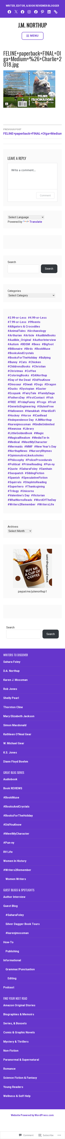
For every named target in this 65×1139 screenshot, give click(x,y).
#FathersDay (16, 397)
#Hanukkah (32, 411)
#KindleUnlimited (43, 424)
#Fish (49, 397)
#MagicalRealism (19, 437)
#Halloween (15, 411)
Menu (34, 35)
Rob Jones (10, 689)
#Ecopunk (14, 393)
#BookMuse (42, 348)
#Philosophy (16, 460)
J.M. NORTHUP (32, 25)
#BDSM (25, 344)
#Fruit (52, 402)
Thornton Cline (13, 707)
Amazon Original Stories (19, 1005)
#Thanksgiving (35, 486)
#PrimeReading (32, 464)
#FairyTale (29, 393)
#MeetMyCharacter (34, 442)
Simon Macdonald (14, 725)
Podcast (8, 987)
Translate (35, 221)
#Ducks (13, 388)
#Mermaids (15, 446)
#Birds (28, 348)
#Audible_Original (19, 340)
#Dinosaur (14, 384)
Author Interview (14, 897)
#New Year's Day (45, 446)
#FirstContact (35, 397)
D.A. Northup (11, 671)
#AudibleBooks (46, 335)
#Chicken (34, 362)
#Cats (23, 362)
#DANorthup (39, 375)
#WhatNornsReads (20, 500)
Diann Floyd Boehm (15, 761)
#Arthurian (15, 335)
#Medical (14, 442)
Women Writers (16, 879)
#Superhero (16, 486)
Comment (45, 195)
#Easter (41, 388)
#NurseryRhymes (40, 451)
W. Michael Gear (13, 743)
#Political (14, 464)
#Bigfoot (48, 344)
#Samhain (45, 468)
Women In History (14, 861)
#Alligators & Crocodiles (24, 326)
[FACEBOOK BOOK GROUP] (22, 11)
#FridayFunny (26, 402)
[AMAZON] (56, 11)
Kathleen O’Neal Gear (17, 734)
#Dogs (38, 384)
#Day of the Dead (19, 380)
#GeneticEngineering (22, 406)
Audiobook (10, 779)
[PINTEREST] (42, 11)
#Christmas (15, 371)
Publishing (12, 951)
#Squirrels (14, 482)
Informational (12, 960)
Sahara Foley (11, 661)
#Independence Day (21, 419)
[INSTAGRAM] (29, 11)
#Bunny (12, 362)
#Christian (39, 366)
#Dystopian (26, 388)
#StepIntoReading (35, 482)
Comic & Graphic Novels (19, 1032)
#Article (28, 335)
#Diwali (27, 384)
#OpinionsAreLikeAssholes (26, 455)
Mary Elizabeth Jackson (18, 716)
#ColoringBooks (18, 375)
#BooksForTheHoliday (22, 357)
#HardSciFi (48, 411)
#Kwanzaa (14, 428)
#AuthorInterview (44, 340)
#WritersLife (45, 504)
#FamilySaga (46, 393)
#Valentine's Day (18, 495)
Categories (14, 291)
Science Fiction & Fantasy (20, 1077)
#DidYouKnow (41, 380)
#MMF (28, 446)
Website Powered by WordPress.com (32, 1115)
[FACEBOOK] (9, 11)
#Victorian (38, 495)
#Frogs (41, 402)
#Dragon (50, 384)
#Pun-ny (49, 464)
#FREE (12, 402)
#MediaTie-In (40, 437)
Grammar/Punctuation (20, 969)
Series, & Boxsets (15, 1023)
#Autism (13, 344)
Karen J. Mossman (15, 680)
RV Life (8, 852)
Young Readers (13, 1087)
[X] (16, 11)
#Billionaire (15, 348)
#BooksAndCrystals (21, 353)
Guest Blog (10, 906)
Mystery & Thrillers (16, 1041)
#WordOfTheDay (45, 500)
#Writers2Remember (22, 504)
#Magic (39, 433)
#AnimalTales (17, 331)
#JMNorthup (43, 419)
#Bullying (45, 357)
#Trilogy (13, 491)
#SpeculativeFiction (34, 477)
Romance (9, 1068)
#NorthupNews (17, 451)
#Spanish (14, 477)
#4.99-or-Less (37, 317)
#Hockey (13, 415)
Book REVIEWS (12, 788)
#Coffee (30, 371)
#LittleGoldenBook (20, 433)
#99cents (34, 322)
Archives (13, 526)
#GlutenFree (45, 406)
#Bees (36, 344)
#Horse (26, 415)
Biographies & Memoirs (18, 1014)
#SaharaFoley (28, 468)
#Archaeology (36, 331)
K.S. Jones (10, 752)
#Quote (13, 468)
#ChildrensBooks (19, 366)
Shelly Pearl (11, 698)
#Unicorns (27, 491)
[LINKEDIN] (49, 11)
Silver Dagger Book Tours (23, 924)
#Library (28, 428)
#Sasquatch (15, 473)
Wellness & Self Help (17, 1096)
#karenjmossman (19, 424)
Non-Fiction (10, 1050)
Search (12, 262)
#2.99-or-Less (17, 317)
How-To (8, 942)
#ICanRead (40, 415)
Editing (12, 978)
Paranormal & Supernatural (21, 1059)
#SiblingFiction (34, 473)
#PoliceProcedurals (38, 460)
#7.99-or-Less (17, 322)
